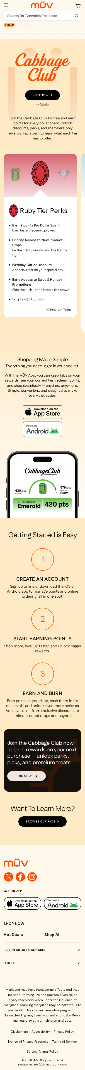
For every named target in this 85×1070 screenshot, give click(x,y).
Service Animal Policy (42, 1051)
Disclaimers (19, 1032)
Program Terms (60, 309)
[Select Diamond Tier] (64, 174)
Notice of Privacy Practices (28, 1041)
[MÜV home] (42, 5)
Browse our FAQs (41, 821)
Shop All (52, 934)
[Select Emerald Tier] (15, 174)
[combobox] (40, 15)
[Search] (77, 16)
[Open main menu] (6, 5)
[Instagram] (32, 877)
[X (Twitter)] (9, 877)
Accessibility (41, 1032)
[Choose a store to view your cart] (78, 5)
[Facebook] (20, 877)
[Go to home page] (42, 862)
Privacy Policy (64, 1032)
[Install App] (42, 412)
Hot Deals (13, 934)
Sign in (44, 104)
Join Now (41, 95)
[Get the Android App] (63, 903)
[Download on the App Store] (22, 903)
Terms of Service (64, 1041)
